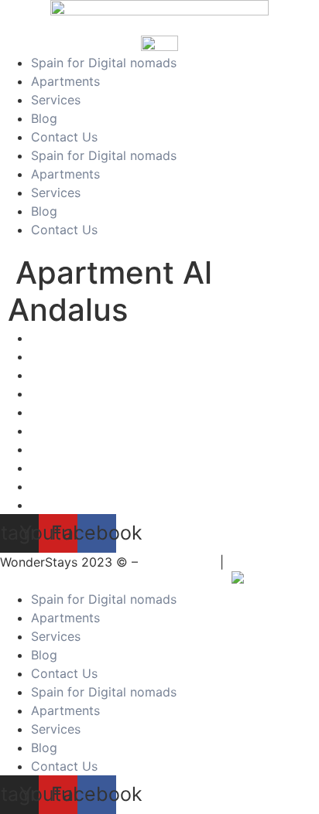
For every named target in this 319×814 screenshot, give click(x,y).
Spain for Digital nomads (104, 62)
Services (56, 99)
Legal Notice (179, 562)
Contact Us (64, 137)
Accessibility (264, 562)
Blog (44, 118)
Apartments (65, 81)
